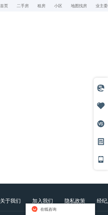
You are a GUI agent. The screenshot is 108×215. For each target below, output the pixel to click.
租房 (41, 5)
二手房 (23, 5)
